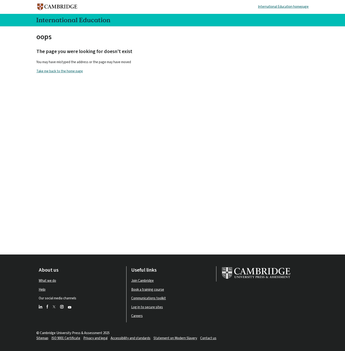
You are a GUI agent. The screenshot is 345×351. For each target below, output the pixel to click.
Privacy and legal (95, 338)
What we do (47, 280)
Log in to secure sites (147, 307)
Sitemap (42, 338)
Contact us (208, 338)
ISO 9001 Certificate (65, 338)
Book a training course (147, 289)
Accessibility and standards (130, 338)
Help (42, 289)
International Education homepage (283, 6)
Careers (137, 315)
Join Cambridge (142, 280)
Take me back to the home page (59, 71)
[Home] (58, 7)
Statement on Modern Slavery (175, 338)
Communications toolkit (148, 298)
